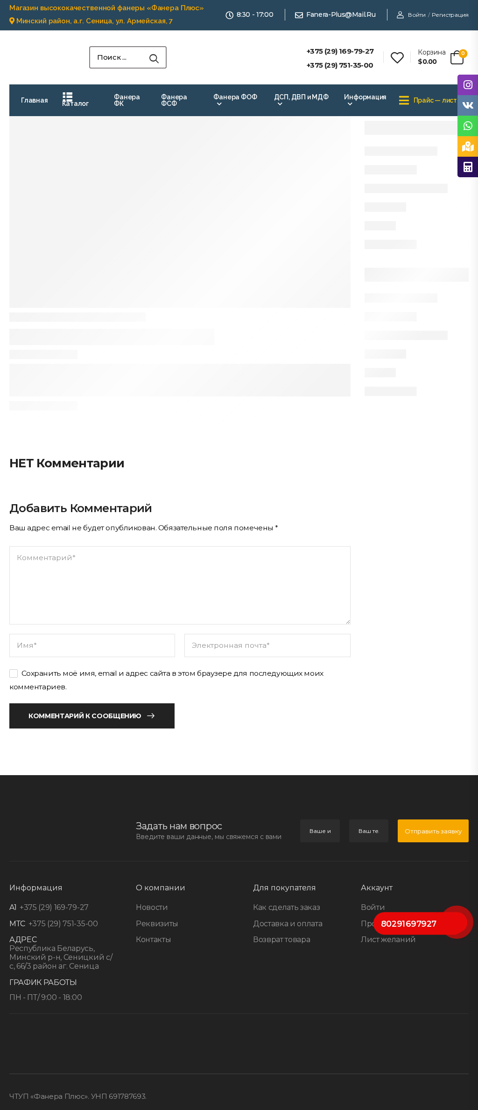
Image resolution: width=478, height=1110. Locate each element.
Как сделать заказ (286, 907)
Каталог (75, 103)
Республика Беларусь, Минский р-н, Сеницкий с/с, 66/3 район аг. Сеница (60, 957)
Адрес (22, 939)
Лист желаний (388, 939)
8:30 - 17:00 (255, 15)
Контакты (153, 939)
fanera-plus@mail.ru (340, 15)
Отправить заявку (433, 831)
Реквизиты (157, 923)
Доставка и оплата (287, 923)
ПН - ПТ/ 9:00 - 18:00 (45, 997)
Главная (34, 100)
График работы (43, 982)
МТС (17, 923)
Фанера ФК (127, 100)
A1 (12, 907)
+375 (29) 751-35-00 (62, 923)
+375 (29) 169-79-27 (53, 907)
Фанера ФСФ (174, 100)
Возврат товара (281, 939)
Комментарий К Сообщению (84, 716)
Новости (152, 907)
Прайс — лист (435, 100)
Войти (373, 907)
